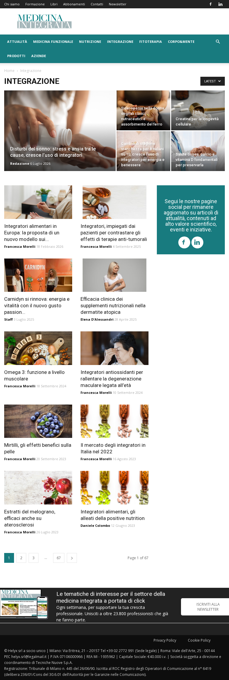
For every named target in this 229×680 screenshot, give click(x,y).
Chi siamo (12, 4)
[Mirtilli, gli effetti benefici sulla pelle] (38, 421)
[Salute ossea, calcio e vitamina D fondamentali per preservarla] (198, 151)
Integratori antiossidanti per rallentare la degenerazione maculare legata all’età (112, 378)
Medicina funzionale (53, 41)
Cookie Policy (199, 640)
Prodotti (16, 56)
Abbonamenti (74, 4)
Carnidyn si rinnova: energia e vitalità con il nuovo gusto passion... (36, 305)
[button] (218, 42)
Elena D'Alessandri (97, 319)
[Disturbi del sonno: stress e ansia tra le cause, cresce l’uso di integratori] (60, 138)
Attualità (17, 41)
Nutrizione (90, 41)
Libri (54, 4)
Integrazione (120, 41)
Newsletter (117, 4)
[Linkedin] (220, 4)
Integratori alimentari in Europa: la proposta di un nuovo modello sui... (31, 232)
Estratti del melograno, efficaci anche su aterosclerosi (29, 518)
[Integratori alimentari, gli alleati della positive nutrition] (114, 487)
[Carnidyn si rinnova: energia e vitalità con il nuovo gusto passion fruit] (38, 275)
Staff (8, 319)
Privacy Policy (165, 640)
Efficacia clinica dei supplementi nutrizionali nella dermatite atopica (113, 305)
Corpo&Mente (181, 41)
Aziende (38, 56)
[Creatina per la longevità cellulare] (198, 110)
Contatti (97, 4)
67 (59, 557)
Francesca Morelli (19, 246)
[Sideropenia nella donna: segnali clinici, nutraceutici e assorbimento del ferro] (143, 110)
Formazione (35, 4)
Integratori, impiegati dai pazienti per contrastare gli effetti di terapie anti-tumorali (114, 232)
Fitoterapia (150, 41)
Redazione (19, 163)
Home (9, 70)
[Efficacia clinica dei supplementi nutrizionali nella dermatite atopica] (114, 275)
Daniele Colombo (95, 525)
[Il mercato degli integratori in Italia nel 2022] (114, 421)
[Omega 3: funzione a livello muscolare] (38, 348)
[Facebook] (210, 4)
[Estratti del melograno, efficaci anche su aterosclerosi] (38, 487)
